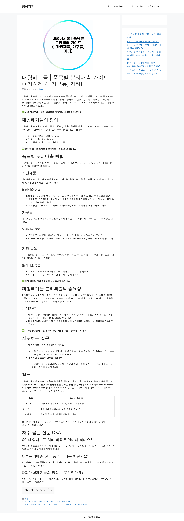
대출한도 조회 (154, 6)
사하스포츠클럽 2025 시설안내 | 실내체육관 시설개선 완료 (48, 501)
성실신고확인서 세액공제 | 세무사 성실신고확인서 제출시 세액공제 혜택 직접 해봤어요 (144, 44)
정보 (26, 499)
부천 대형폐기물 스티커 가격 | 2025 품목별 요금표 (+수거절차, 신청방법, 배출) (56, 504)
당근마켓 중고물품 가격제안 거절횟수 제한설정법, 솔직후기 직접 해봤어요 (144, 55)
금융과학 (28, 6)
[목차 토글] (49, 490)
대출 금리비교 (137, 6)
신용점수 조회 (120, 6)
